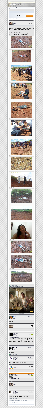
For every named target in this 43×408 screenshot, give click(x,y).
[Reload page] (9, 8)
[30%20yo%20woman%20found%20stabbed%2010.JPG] (21, 196)
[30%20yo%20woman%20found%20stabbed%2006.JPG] (21, 128)
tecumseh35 (15, 391)
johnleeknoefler (15, 333)
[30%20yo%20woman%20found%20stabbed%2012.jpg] (21, 230)
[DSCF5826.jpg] (21, 261)
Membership (23, 7)
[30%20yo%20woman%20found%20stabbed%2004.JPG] (21, 91)
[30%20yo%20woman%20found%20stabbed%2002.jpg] (21, 56)
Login (19, 7)
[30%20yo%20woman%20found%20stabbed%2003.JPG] (21, 72)
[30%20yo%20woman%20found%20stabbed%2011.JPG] (21, 212)
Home (13, 7)
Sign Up (17, 7)
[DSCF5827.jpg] (21, 276)
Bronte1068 (15, 347)
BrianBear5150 (15, 357)
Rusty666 (14, 374)
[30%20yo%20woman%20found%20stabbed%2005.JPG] (21, 109)
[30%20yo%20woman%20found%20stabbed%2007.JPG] (21, 146)
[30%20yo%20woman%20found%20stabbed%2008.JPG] (21, 163)
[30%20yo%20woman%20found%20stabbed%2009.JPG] (21, 179)
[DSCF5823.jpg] (21, 247)
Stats (29, 7)
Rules (26, 7)
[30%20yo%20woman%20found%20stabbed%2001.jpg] (21, 42)
